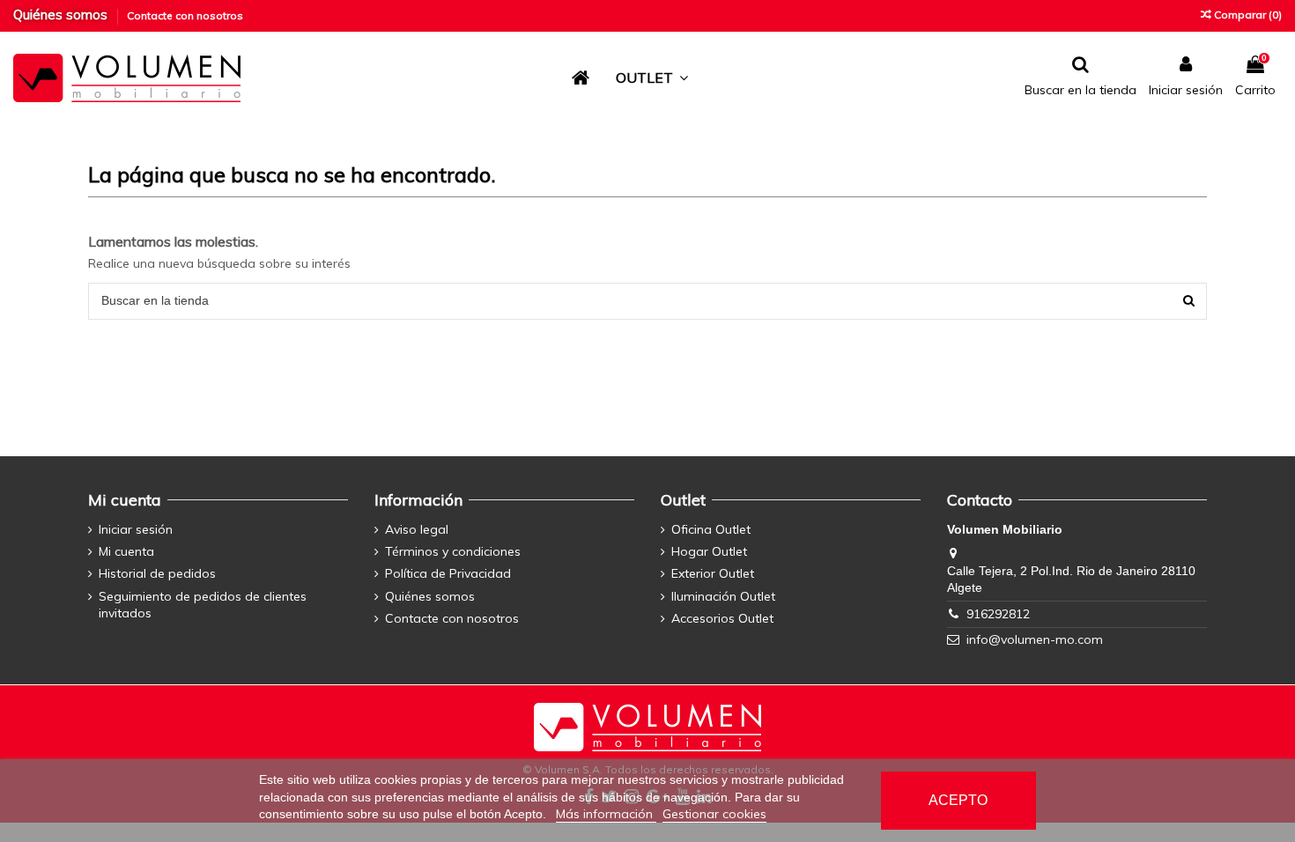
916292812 (998, 614)
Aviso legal (416, 529)
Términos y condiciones (453, 551)
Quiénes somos (62, 14)
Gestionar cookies (714, 814)
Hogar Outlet (709, 551)
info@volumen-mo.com (1034, 639)
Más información (606, 814)
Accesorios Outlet (722, 618)
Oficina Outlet (711, 529)
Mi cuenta (126, 551)
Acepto (958, 800)
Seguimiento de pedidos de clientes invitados (203, 605)
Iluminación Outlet (723, 596)
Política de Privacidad (448, 573)
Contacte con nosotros (185, 15)
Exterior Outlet (712, 573)
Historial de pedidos (157, 573)
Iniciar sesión (136, 529)
